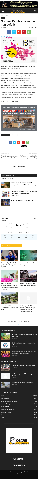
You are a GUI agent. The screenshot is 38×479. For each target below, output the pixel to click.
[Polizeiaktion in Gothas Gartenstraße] (5, 385)
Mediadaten (27, 472)
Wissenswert (5, 407)
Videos (3, 415)
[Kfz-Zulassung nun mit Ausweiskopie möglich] (5, 376)
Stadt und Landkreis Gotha (9, 401)
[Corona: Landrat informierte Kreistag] (28, 255)
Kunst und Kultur (6, 412)
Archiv (2, 18)
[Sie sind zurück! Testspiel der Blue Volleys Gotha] (5, 345)
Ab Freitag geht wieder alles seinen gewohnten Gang (28, 157)
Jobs (33, 472)
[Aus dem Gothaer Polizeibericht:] (5, 202)
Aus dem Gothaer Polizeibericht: (22, 200)
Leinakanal (13, 135)
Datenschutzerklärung (16, 472)
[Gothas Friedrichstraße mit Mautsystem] (5, 367)
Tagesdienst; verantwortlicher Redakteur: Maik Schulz (10, 157)
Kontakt (19, 474)
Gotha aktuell (5, 398)
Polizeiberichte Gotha (7, 409)
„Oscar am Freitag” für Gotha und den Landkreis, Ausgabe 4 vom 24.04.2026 (24, 194)
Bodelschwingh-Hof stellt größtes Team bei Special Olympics (8, 264)
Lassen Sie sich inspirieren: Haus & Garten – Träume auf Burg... (9, 307)
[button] (35, 10)
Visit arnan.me (5, 36)
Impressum (6, 472)
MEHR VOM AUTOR (7, 178)
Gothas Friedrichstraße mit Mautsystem (23, 365)
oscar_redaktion (19, 166)
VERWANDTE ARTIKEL (8, 175)
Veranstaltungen (6, 404)
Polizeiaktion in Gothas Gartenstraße (22, 382)
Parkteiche (20, 135)
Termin (3, 417)
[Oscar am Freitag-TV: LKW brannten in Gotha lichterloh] (28, 276)
